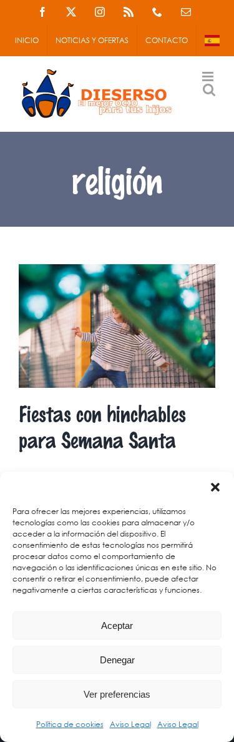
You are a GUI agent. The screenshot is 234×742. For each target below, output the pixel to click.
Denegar (117, 660)
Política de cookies (70, 724)
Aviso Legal (130, 724)
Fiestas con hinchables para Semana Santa (102, 426)
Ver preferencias (117, 694)
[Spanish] (212, 41)
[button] (215, 487)
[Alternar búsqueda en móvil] (209, 89)
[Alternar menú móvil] (208, 76)
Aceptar (117, 625)
